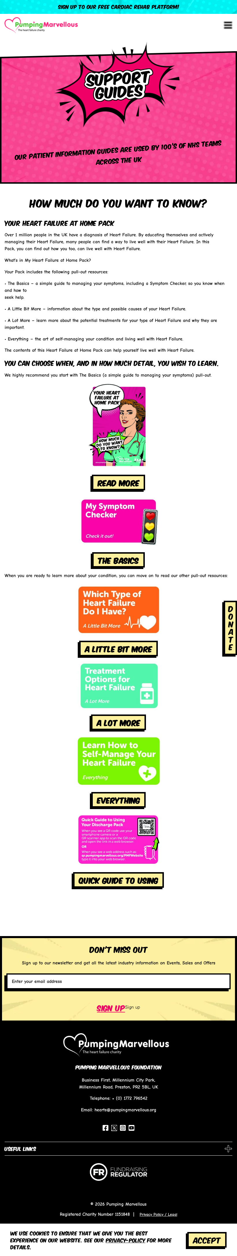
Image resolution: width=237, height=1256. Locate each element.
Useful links (20, 1148)
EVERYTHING (118, 799)
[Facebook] (105, 1128)
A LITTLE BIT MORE (118, 648)
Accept (207, 1239)
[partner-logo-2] (118, 1174)
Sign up (111, 1007)
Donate (231, 627)
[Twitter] (114, 1128)
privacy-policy (125, 1240)
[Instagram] (123, 1128)
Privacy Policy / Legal (158, 1214)
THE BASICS (118, 560)
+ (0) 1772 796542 (129, 1098)
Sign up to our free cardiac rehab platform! (118, 6)
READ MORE (119, 482)
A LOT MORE (118, 722)
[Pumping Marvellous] (41, 25)
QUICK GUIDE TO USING (118, 879)
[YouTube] (131, 1128)
